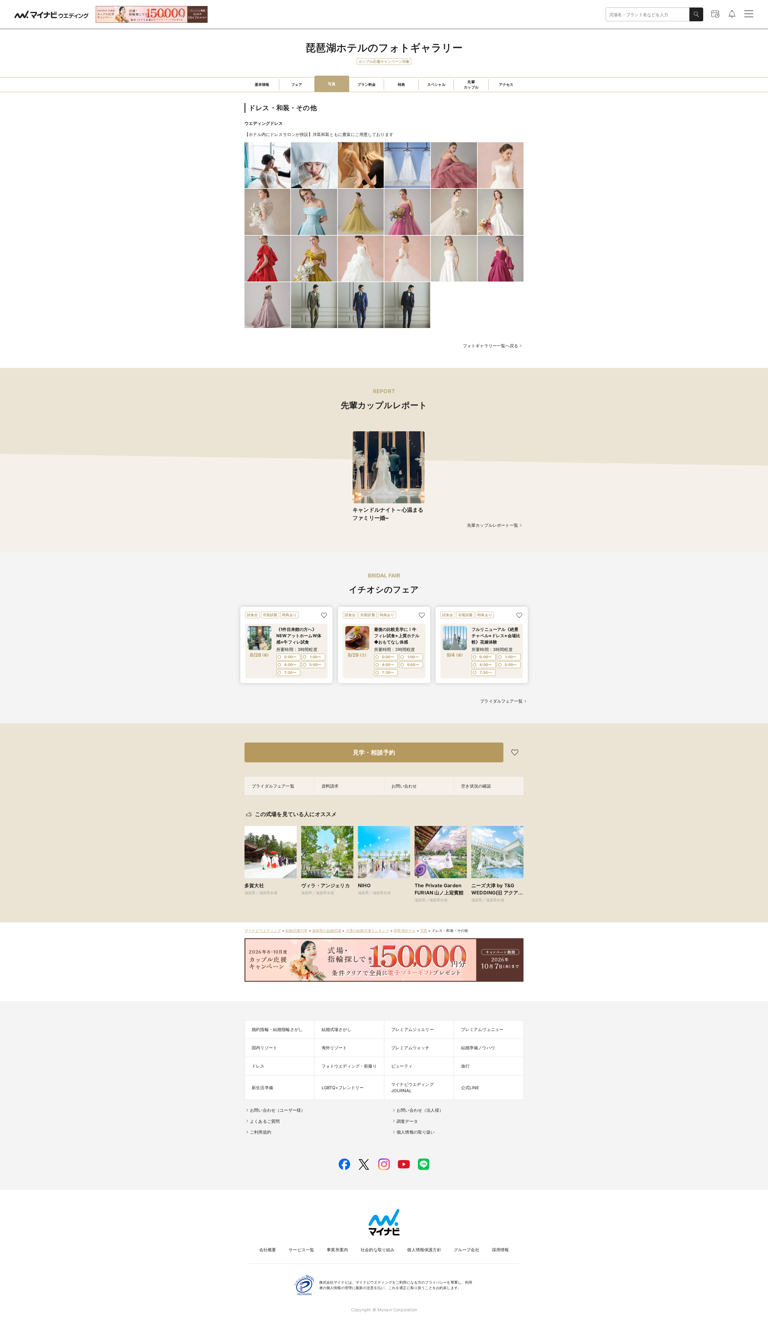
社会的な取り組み (377, 1249)
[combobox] (647, 14)
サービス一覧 (301, 1249)
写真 (423, 930)
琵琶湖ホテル (405, 930)
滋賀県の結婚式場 (326, 930)
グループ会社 (466, 1249)
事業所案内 (337, 1249)
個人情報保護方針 (424, 1249)
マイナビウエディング (262, 930)
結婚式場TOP (296, 930)
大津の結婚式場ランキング (367, 930)
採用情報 (500, 1249)
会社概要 (267, 1249)
